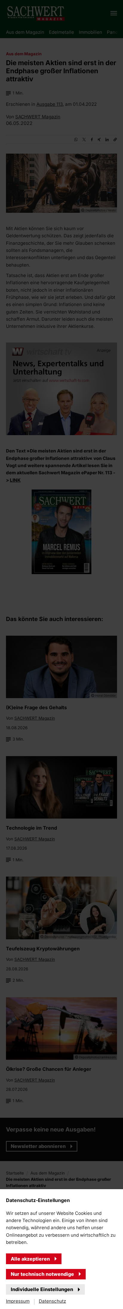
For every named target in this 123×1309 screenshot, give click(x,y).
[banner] (61, 654)
